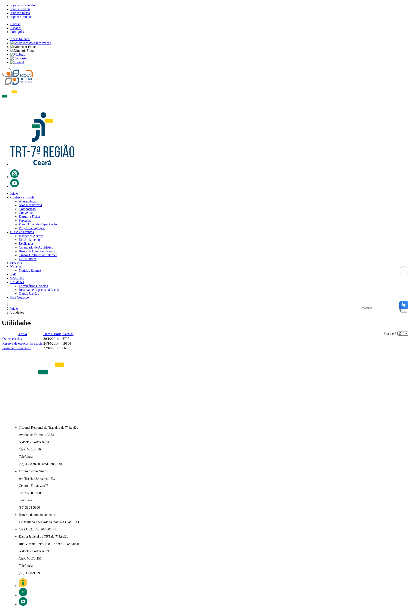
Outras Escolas (29, 293)
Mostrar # (390, 333)
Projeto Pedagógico (32, 228)
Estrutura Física (29, 216)
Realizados (26, 243)
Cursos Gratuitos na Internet (38, 255)
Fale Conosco (19, 297)
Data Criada (52, 334)
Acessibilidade (20, 39)
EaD (13, 274)
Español (15, 28)
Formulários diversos (16, 348)
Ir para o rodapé (21, 17)
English (15, 24)
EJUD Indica (28, 259)
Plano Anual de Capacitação (38, 224)
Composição (27, 209)
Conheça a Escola (22, 197)
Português (17, 32)
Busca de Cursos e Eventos (37, 251)
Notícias (15, 266)
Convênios (26, 213)
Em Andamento (29, 239)
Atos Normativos (30, 205)
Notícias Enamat (30, 270)
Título (22, 334)
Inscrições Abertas (31, 236)
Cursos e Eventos (22, 232)
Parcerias (25, 220)
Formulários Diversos (33, 286)
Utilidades (17, 282)
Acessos (67, 334)
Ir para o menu (20, 9)
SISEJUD (17, 278)
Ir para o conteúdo (22, 5)
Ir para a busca (20, 13)
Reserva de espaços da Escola (22, 343)
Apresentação (28, 201)
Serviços (16, 263)
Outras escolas (12, 339)
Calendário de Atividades (36, 247)
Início (14, 193)
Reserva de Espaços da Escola (39, 290)
